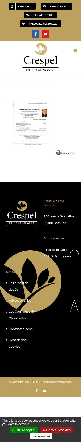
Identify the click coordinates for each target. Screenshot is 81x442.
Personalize (41, 436)
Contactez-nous (21, 329)
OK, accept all (25, 430)
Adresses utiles (20, 300)
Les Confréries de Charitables (22, 315)
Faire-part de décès (19, 286)
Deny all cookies (58, 430)
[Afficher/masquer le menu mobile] (76, 50)
